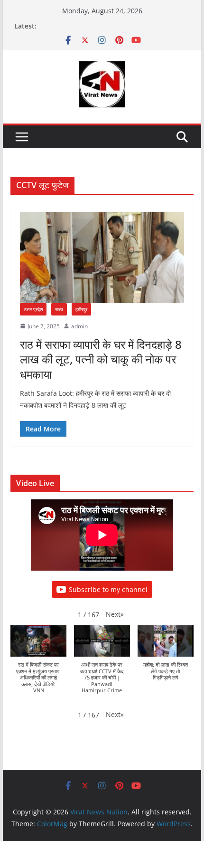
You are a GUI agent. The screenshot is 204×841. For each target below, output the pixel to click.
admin (79, 326)
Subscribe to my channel (108, 589)
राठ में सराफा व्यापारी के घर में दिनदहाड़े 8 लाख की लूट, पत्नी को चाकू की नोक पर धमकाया (101, 359)
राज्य (59, 309)
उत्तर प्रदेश (33, 309)
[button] (115, 614)
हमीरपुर (81, 309)
